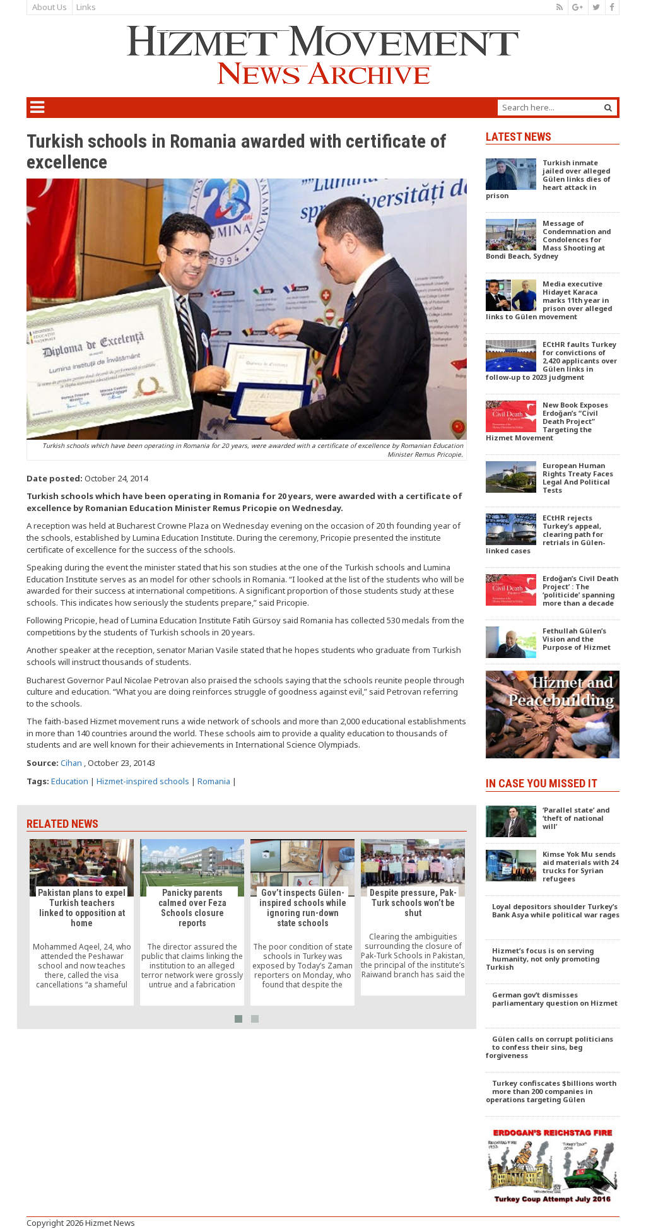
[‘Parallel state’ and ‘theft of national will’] (553, 821)
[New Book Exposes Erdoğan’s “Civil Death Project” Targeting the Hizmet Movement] (553, 424)
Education (69, 781)
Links (86, 7)
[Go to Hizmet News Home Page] (323, 54)
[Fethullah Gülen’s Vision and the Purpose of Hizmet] (553, 642)
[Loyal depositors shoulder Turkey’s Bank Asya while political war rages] (553, 918)
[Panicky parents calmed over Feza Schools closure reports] (192, 922)
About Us (49, 7)
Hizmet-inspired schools (143, 781)
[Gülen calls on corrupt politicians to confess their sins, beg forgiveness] (553, 1050)
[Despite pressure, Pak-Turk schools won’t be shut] (413, 917)
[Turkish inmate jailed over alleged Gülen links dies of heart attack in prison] (553, 182)
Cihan (71, 762)
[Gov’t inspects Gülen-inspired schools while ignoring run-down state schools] (302, 922)
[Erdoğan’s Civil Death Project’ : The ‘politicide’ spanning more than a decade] (553, 594)
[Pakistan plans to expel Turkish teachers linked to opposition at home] (82, 922)
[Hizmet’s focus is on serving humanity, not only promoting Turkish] (553, 962)
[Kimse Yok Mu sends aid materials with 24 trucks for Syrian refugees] (553, 870)
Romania (213, 781)
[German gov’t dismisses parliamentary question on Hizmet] (553, 1006)
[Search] (608, 107)
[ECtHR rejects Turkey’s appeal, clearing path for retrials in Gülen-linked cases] (553, 537)
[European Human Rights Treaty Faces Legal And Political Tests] (553, 481)
